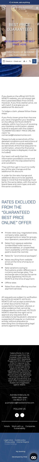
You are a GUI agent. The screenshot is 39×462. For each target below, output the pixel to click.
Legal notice (8, 440)
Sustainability (19, 428)
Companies (30, 426)
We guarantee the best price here (19, 43)
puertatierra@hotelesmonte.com (19, 403)
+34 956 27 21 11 (19, 400)
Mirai (25, 457)
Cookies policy (20, 440)
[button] (34, 61)
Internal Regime (23, 442)
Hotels (7, 426)
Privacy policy (10, 442)
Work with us (17, 426)
